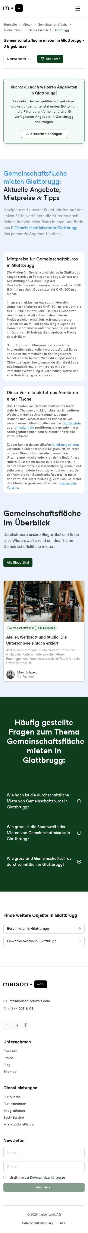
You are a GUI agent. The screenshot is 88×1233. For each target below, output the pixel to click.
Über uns (10, 1051)
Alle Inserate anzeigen (44, 134)
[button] (44, 111)
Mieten (27, 24)
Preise (8, 1058)
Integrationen (14, 1111)
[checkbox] (5, 1177)
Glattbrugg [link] (61, 30)
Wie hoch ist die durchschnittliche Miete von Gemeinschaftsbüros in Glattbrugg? (38, 801)
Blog (6, 1065)
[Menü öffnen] (78, 8)
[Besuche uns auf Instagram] (25, 1025)
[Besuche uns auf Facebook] (6, 1025)
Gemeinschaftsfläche (52, 24)
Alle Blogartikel (18, 562)
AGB (63, 1223)
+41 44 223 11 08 (21, 1009)
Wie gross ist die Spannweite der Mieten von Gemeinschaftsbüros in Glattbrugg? (38, 832)
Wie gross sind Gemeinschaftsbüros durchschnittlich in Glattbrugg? (39, 861)
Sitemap (10, 1072)
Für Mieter (11, 1097)
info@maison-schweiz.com (29, 1001)
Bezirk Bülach (38, 30)
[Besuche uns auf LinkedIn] (16, 1025)
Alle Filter (53, 59)
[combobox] (19, 59)
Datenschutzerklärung (45, 1177)
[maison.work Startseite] (13, 8)
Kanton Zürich (13, 30)
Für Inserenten (14, 1104)
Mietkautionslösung (18, 1124)
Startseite (10, 24)
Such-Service (13, 1117)
